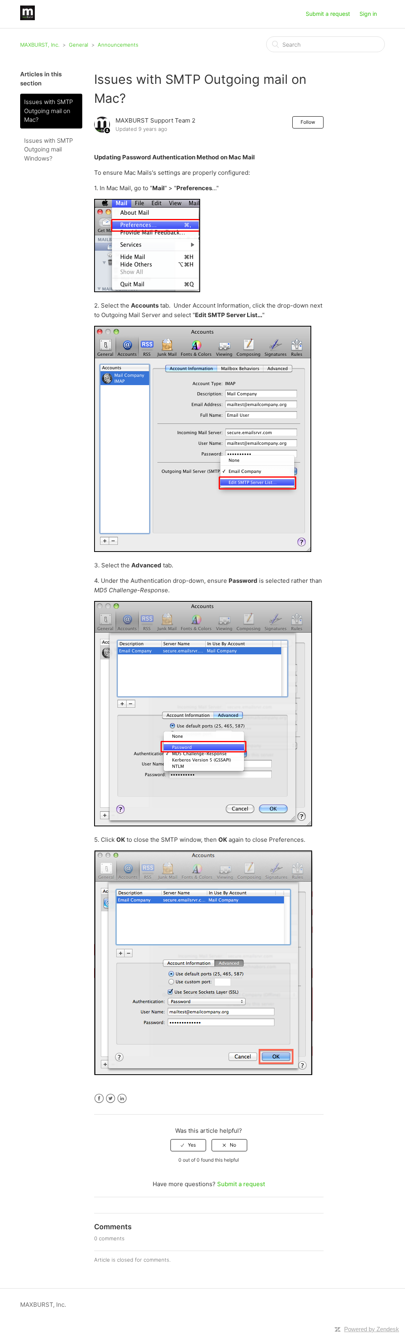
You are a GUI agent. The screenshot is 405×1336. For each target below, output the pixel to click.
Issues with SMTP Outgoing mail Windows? (48, 149)
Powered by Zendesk (371, 1329)
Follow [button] (308, 122)
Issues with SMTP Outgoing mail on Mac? (48, 110)
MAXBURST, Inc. (39, 45)
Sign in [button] (368, 13)
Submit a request (328, 13)
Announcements (118, 45)
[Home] (27, 18)
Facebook (99, 1099)
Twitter (110, 1099)
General (78, 45)
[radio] (188, 1145)
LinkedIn (122, 1099)
